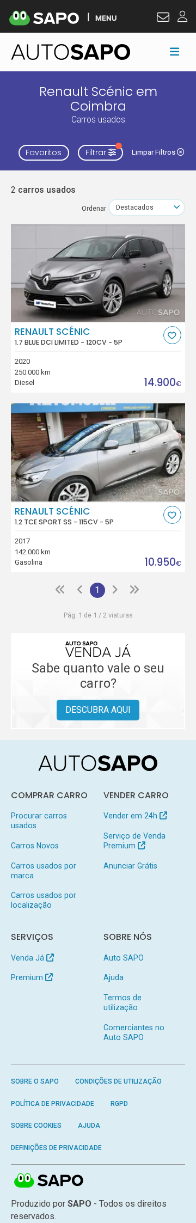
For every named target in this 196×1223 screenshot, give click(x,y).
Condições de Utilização (118, 1081)
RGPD (119, 1104)
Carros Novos (35, 845)
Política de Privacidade (52, 1104)
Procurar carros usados (39, 820)
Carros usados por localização (43, 900)
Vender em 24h (131, 815)
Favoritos (44, 152)
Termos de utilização (122, 1002)
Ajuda (113, 977)
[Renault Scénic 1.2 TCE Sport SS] (98, 452)
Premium (28, 977)
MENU (106, 18)
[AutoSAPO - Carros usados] (71, 52)
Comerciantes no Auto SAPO (133, 1032)
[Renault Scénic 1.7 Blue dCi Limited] (98, 273)
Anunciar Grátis (130, 865)
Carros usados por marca (43, 870)
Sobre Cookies (36, 1125)
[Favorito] (172, 335)
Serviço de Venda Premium (134, 840)
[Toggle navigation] (174, 51)
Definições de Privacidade (56, 1148)
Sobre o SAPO (35, 1081)
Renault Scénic (68, 336)
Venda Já (28, 957)
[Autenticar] (163, 18)
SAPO (49, 1181)
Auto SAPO (123, 957)
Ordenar (94, 208)
